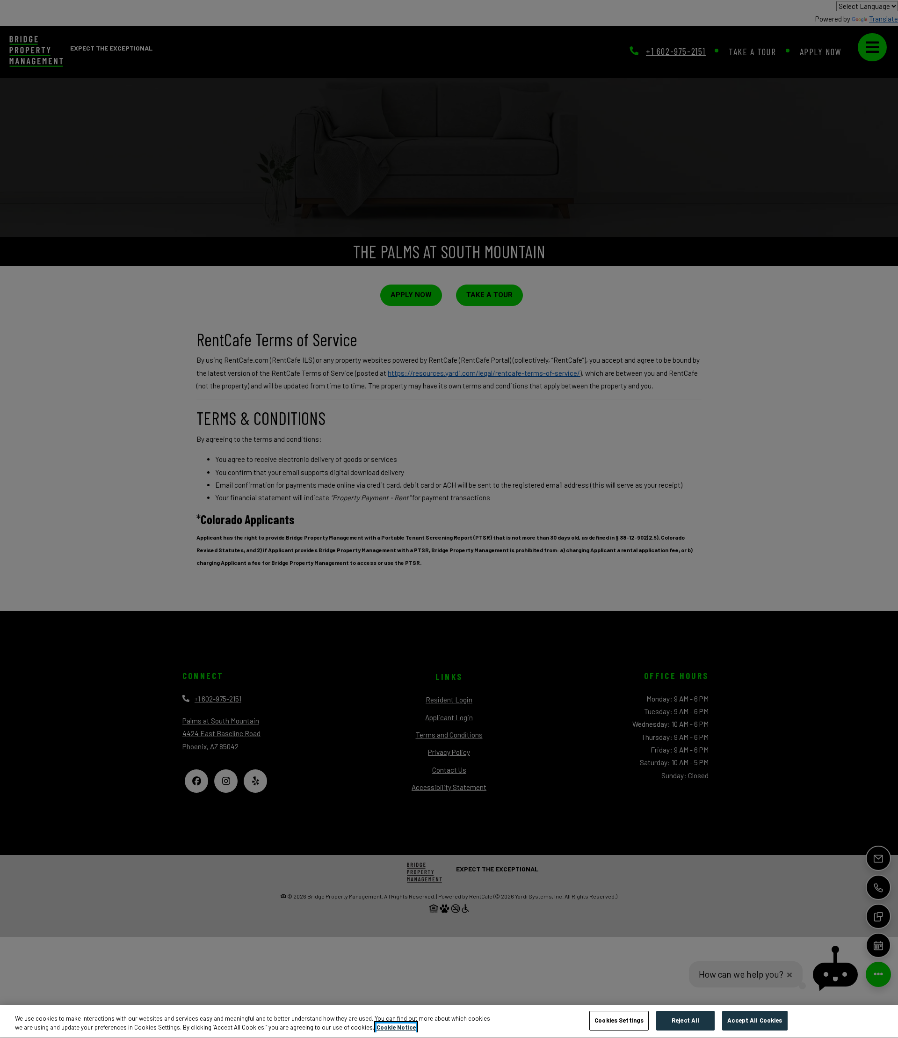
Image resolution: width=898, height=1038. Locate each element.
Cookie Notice (396, 1027)
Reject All (685, 1020)
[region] (449, 1021)
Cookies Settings (619, 1020)
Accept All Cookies (754, 1020)
